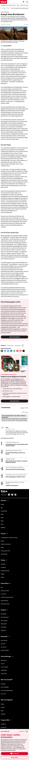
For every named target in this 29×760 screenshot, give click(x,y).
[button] (27, 2)
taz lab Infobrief (5, 650)
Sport (2, 517)
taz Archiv (3, 693)
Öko (2, 507)
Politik (2, 504)
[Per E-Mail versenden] (2, 351)
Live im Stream (4, 667)
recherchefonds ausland (7, 597)
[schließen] (26, 731)
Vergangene (4, 670)
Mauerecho (4, 623)
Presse (2, 577)
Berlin (2, 521)
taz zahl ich (3, 594)
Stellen (2, 574)
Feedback (3, 724)
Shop (2, 710)
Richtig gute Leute (5, 550)
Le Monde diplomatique (7, 690)
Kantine (3, 707)
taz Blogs (3, 684)
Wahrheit (3, 527)
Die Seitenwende (5, 570)
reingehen (3, 630)
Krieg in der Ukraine (6, 544)
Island (2, 547)
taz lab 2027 (4, 673)
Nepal (2, 541)
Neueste (22, 407)
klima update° (4, 620)
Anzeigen (3, 714)
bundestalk (3, 614)
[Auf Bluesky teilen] (8, 351)
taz (4, 491)
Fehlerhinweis (18, 345)
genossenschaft (5, 590)
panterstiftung (4, 600)
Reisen (2, 704)
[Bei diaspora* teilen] (17, 351)
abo (2, 587)
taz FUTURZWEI (5, 687)
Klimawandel (4, 554)
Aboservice (4, 727)
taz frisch (3, 643)
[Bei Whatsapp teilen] (14, 351)
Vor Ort (3, 663)
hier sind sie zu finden (21, 420)
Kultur (4, 8)
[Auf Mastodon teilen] (5, 351)
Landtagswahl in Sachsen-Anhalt (9, 537)
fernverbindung (4, 617)
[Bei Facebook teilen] (11, 351)
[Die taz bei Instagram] (15, 495)
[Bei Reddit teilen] (20, 351)
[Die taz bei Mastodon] (9, 495)
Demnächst (4, 660)
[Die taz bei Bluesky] (12, 495)
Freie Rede (3, 627)
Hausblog (3, 567)
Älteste (26, 407)
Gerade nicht (21, 731)
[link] (8, 5)
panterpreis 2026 (5, 604)
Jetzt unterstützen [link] (14, 337)
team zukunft (4, 640)
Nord (2, 524)
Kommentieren (10, 345)
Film (8, 8)
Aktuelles (3, 564)
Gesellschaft (4, 511)
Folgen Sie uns (4, 494)
